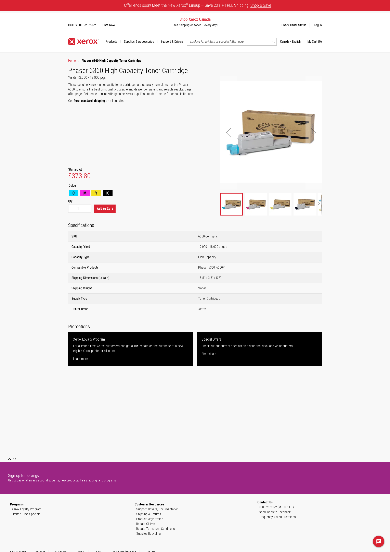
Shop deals (209, 354)
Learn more (80, 359)
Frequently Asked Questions (277, 517)
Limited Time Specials (26, 514)
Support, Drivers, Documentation (157, 509)
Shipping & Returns (148, 514)
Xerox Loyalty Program (26, 509)
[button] (292, 41)
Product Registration (149, 519)
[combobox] (232, 42)
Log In (318, 25)
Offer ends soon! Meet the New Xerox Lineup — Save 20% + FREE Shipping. (197, 5)
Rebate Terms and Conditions (155, 529)
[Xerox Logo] (83, 41)
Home (72, 61)
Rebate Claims (145, 524)
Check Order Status (294, 25)
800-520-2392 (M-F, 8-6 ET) (276, 507)
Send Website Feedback (275, 512)
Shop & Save (260, 5)
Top (13, 459)
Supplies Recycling (148, 534)
